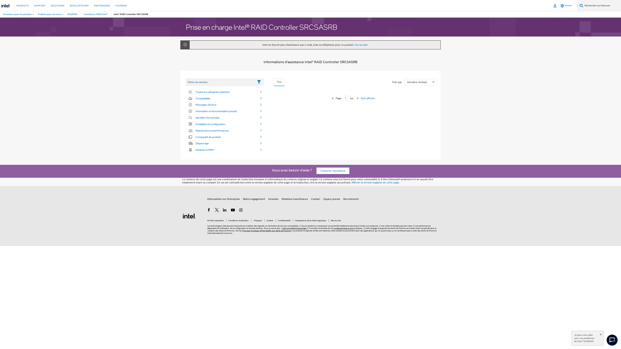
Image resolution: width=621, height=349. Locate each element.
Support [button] (40, 5)
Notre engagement (254, 199)
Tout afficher (368, 98)
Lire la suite (361, 45)
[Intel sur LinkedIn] (225, 210)
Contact (315, 199)
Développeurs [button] (79, 5)
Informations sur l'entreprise (223, 199)
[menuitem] (50, 14)
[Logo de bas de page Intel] (189, 215)
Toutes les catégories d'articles (213, 92)
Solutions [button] (58, 5)
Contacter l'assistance (332, 170)
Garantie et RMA (205, 149)
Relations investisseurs (295, 199)
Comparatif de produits (208, 137)
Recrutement (351, 199)
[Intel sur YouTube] (233, 210)
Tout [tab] (279, 82)
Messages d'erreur (206, 104)
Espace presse (331, 199)
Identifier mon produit (207, 117)
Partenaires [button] (102, 5)
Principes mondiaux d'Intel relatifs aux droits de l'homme (266, 230)
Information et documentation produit (216, 111)
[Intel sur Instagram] (241, 210)
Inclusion (273, 199)
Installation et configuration (210, 124)
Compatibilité (203, 98)
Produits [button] (22, 5)
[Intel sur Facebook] (209, 210)
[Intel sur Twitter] (217, 210)
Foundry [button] (121, 5)
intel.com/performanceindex (294, 228)
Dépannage (202, 143)
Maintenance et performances (212, 130)
